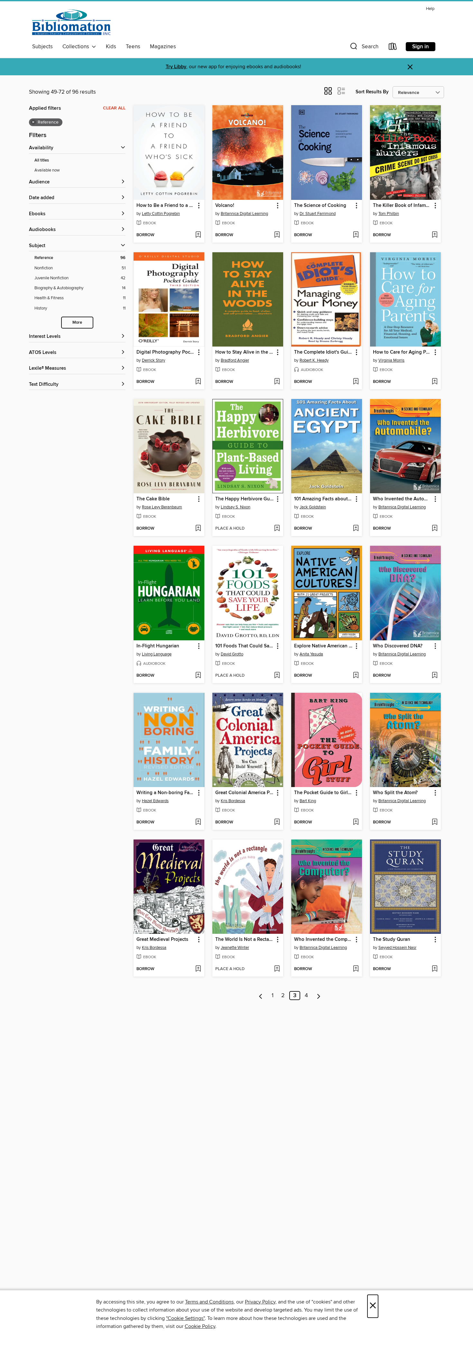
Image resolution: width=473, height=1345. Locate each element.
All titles (41, 160)
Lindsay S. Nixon (235, 507)
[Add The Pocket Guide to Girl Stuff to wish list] (356, 822)
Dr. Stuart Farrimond (318, 213)
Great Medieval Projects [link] (162, 939)
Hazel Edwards (155, 800)
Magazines (163, 46)
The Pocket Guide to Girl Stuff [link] (323, 793)
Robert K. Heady (314, 360)
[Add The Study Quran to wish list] (435, 969)
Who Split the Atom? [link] (395, 793)
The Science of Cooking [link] (320, 206)
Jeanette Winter (235, 947)
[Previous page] (261, 995)
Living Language (157, 654)
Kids (111, 46)
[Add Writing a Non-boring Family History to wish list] (198, 822)
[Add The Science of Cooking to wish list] (356, 235)
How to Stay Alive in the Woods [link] (244, 352)
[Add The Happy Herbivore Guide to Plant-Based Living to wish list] (277, 528)
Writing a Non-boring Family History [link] (165, 793)
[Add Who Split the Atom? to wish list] (435, 822)
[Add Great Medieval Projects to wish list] (198, 969)
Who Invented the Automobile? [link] (402, 499)
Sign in (420, 46)
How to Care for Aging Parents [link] (402, 352)
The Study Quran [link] (391, 939)
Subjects (42, 46)
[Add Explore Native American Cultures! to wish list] (356, 676)
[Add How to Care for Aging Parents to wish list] (435, 382)
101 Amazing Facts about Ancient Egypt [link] (323, 499)
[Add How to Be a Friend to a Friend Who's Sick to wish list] (198, 235)
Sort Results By (372, 92)
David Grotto (232, 654)
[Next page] (318, 995)
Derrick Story (153, 360)
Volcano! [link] (224, 206)
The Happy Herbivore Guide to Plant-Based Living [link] (244, 499)
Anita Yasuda (311, 654)
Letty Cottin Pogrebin (161, 213)
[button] (363, 48)
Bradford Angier (235, 360)
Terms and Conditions (209, 1302)
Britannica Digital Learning (244, 213)
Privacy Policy (260, 1302)
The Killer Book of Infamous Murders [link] (402, 206)
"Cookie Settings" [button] (185, 1318)
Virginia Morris (391, 360)
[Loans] (393, 48)
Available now (47, 170)
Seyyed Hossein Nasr (397, 947)
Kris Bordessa (233, 800)
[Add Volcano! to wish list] (277, 235)
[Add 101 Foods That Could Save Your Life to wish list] (277, 676)
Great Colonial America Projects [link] (244, 793)
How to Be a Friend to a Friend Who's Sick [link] (165, 206)
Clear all (114, 108)
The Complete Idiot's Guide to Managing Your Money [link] (323, 352)
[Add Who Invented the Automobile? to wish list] (435, 528)
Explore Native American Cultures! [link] (323, 646)
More (77, 322)
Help (430, 8)
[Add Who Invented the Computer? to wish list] (356, 969)
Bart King (308, 800)
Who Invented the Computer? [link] (323, 939)
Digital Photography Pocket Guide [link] (165, 352)
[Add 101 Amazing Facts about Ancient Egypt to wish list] (356, 528)
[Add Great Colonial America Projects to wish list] (277, 822)
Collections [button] (77, 46)
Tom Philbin (388, 213)
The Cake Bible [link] (153, 499)
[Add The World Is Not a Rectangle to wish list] (277, 969)
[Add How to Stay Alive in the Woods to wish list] (277, 382)
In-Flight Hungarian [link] (157, 646)
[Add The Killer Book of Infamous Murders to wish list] (435, 235)
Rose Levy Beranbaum (162, 507)
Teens (133, 46)
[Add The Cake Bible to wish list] (198, 528)
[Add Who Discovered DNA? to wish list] (435, 676)
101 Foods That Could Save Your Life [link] (244, 646)
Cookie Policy (200, 1326)
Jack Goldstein (313, 507)
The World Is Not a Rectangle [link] (244, 939)
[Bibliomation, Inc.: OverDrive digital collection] (71, 22)
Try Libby (176, 66)
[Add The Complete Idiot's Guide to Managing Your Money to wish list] (356, 382)
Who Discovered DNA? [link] (397, 646)
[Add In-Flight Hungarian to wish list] (198, 676)
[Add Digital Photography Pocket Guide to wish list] (198, 382)
